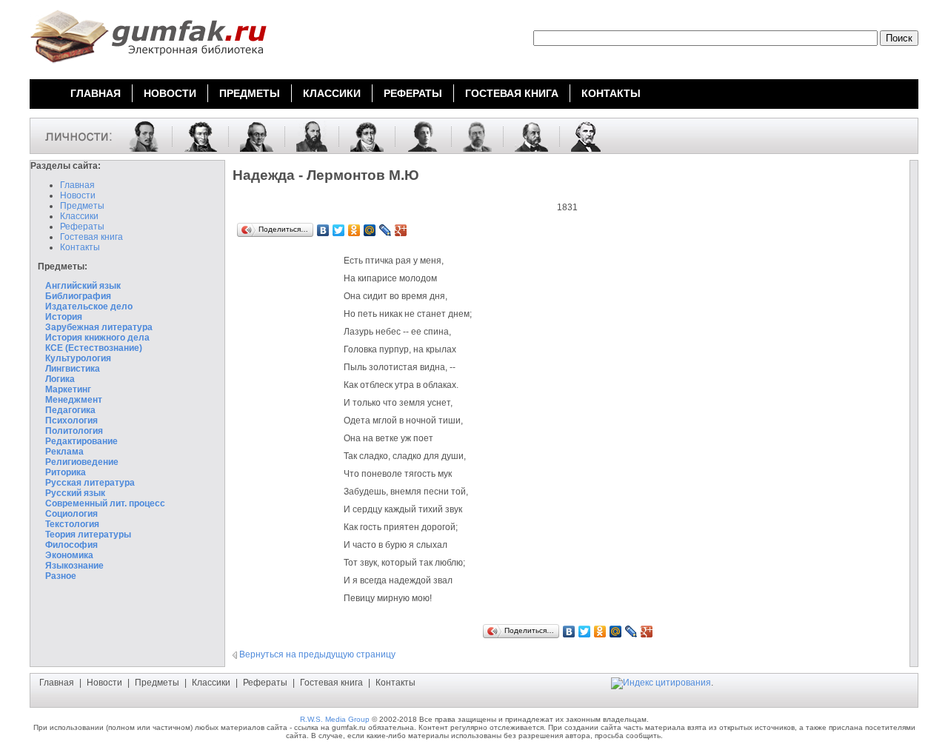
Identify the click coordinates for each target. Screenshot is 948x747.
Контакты (80, 247)
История (63, 317)
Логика (60, 379)
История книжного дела (97, 337)
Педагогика (70, 410)
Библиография (78, 296)
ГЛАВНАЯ (95, 93)
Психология (71, 420)
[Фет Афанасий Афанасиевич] (306, 135)
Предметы (82, 206)
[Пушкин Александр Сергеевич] (195, 135)
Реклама (64, 451)
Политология (74, 431)
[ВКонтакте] (323, 230)
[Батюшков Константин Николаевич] (361, 135)
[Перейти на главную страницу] (148, 65)
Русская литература (90, 483)
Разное (60, 576)
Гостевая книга (91, 237)
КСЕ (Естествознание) (93, 348)
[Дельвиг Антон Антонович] (251, 135)
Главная (77, 185)
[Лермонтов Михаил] (138, 135)
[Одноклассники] (354, 230)
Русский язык (75, 493)
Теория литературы (88, 534)
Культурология (78, 358)
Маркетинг (68, 389)
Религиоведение (81, 462)
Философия (71, 545)
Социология (71, 514)
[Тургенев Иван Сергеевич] (580, 135)
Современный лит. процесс (105, 503)
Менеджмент (73, 400)
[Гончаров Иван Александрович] (526, 135)
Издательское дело (89, 306)
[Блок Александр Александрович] (417, 135)
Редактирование (81, 441)
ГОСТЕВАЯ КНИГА (511, 93)
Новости (78, 195)
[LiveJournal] (385, 230)
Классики (79, 216)
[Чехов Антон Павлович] (472, 135)
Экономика (69, 555)
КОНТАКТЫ (611, 93)
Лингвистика (72, 369)
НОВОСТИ (170, 93)
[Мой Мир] (370, 230)
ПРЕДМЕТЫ (249, 93)
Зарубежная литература (99, 327)
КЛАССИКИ (332, 93)
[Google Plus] (401, 230)
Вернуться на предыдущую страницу (317, 654)
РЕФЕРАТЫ (413, 93)
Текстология (72, 524)
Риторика (65, 472)
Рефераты (82, 226)
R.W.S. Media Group (335, 719)
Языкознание (74, 565)
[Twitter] (339, 230)
